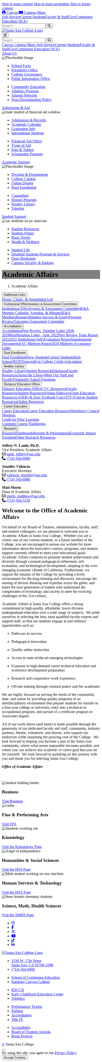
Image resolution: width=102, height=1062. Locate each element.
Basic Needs (20, 237)
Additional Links (15, 295)
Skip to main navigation (51, 4)
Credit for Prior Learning (20, 419)
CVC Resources (54, 389)
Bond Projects (21, 1036)
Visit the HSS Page (16, 869)
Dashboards (24, 433)
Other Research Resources (36, 437)
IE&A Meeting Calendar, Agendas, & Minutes (45, 311)
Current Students (32, 17)
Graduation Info (23, 129)
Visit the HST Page (16, 892)
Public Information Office (30, 79)
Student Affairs (22, 233)
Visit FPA (9, 824)
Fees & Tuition (22, 150)
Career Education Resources (49, 411)
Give (72, 17)
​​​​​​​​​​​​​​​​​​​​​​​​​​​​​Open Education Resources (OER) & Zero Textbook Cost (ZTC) (48, 395)
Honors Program (23, 200)
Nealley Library (23, 204)
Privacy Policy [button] (66, 1053)
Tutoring (17, 208)
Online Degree (22, 183)
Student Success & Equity (49, 317)
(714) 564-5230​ (18, 500)
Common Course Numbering (24, 424)
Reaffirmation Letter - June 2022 (33, 335)
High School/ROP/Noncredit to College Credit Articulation (42, 359)
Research (23, 317)
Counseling (19, 195)
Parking (17, 1011)
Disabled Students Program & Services (40, 254)
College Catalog (23, 179)
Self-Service (11, 17)
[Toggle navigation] (5, 35)
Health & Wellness (25, 242)
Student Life (20, 250)
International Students (27, 133)
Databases (59, 371)
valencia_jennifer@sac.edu (27, 475)
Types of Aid (21, 145)
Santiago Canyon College (30, 982)
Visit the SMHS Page (18, 915)
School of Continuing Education (35, 977)
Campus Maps (34, 12)
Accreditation (13, 326)
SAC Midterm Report (35, 344)
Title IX (17, 1019)
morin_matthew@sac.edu (26, 496)
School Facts (21, 66)
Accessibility (21, 1028)
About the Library (30, 375)
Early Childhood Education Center (37, 994)
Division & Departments (29, 174)
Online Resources (30, 402)
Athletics (18, 998)
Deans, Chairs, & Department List (27, 299)
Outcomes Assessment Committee (39, 321)
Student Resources (25, 229)
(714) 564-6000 (23, 969)
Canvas (12, 12)
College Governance (26, 74)
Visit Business (12, 801)
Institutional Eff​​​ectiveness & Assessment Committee (40, 304)
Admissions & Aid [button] (16, 108)
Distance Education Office (22, 384)
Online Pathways (58, 393)
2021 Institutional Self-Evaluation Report (40, 339)
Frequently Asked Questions (34, 379)
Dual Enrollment (23, 187)
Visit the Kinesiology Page (22, 847)
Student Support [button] (14, 216)
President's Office (24, 70)
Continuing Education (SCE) (38, 49)
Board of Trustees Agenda (31, 1032)
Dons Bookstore (23, 258)
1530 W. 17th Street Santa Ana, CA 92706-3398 (32, 963)
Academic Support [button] (16, 162)
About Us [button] (9, 53)
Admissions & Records (28, 120)
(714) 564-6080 (18, 458)
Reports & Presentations (51, 433)
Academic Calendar (26, 124)
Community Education (28, 87)
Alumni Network (24, 95)
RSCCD (17, 990)
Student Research (39, 371)
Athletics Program (24, 91)
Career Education (16, 406)
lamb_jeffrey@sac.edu (23, 454)
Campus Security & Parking (32, 263)
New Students (37, 357)
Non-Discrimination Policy (31, 100)
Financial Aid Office (26, 141)
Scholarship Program (27, 154)
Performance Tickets (26, 1007)
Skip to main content (17, 4)
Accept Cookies (15, 1057)
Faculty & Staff (56, 17)
